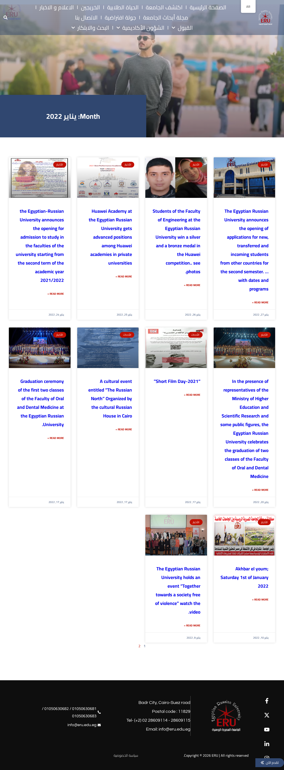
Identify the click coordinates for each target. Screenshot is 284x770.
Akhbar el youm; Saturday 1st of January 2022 (244, 577)
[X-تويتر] (267, 715)
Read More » (260, 302)
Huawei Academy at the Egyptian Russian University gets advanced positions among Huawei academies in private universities (110, 237)
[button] (5, 17)
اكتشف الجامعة (164, 7)
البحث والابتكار (93, 28)
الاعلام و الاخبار (56, 7)
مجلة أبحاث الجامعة (165, 17)
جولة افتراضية (120, 17)
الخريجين (90, 7)
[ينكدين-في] (267, 744)
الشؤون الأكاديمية (143, 28)
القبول (185, 28)
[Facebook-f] (267, 701)
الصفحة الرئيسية (208, 7)
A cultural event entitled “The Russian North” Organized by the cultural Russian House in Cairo (110, 398)
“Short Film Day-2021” (177, 381)
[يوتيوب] (267, 729)
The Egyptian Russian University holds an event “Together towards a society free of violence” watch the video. (177, 590)
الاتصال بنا (86, 17)
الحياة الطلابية (123, 7)
